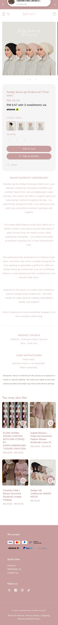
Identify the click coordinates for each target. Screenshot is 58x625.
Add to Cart (29, 148)
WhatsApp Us (14, 569)
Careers (11, 565)
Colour (14, 117)
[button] (3, 14)
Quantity (11, 134)
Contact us (12, 573)
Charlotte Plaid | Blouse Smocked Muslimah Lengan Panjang (29, 6)
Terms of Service (16, 615)
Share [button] (14, 165)
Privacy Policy (33, 615)
